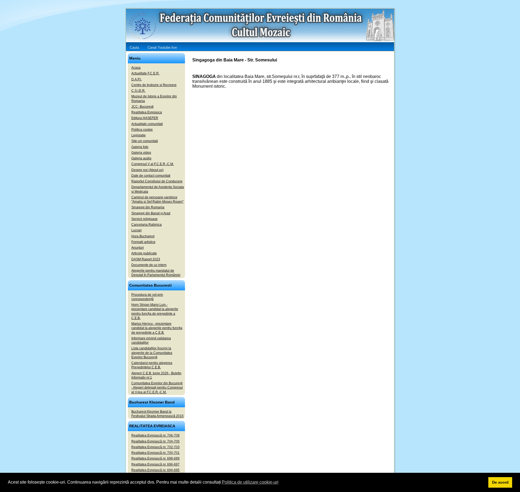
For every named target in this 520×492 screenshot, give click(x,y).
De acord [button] (500, 482)
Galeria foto (139, 147)
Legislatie (138, 135)
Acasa (136, 68)
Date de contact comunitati (150, 176)
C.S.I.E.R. (138, 91)
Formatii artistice (143, 242)
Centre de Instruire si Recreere (154, 85)
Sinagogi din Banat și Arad (150, 213)
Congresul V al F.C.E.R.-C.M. (152, 164)
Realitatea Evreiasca (146, 112)
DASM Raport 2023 (145, 259)
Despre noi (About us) (147, 170)
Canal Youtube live (162, 47)
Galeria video (141, 153)
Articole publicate (144, 253)
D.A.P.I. (136, 79)
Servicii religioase (144, 219)
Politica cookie (142, 130)
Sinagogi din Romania (147, 207)
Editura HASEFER (144, 118)
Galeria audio (141, 158)
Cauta (134, 47)
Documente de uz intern (149, 265)
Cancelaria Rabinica (146, 225)
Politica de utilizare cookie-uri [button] (250, 482)
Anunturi (137, 248)
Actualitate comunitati (147, 124)
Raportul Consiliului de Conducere (157, 181)
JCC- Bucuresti (142, 107)
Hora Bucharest (142, 236)
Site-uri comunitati (144, 141)
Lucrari (136, 230)
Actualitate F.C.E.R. (145, 73)
